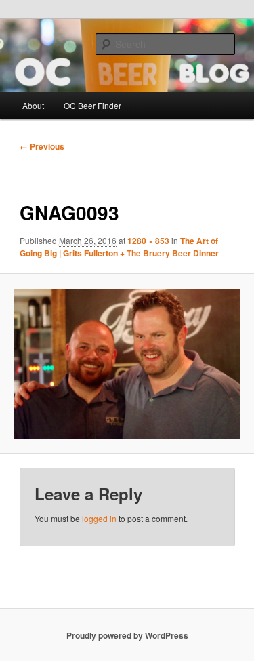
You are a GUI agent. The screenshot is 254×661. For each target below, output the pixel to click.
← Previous (42, 146)
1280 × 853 (148, 241)
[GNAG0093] (126, 364)
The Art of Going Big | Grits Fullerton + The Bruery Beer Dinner (119, 247)
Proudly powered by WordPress (127, 635)
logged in (99, 518)
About (33, 105)
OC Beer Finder (92, 105)
